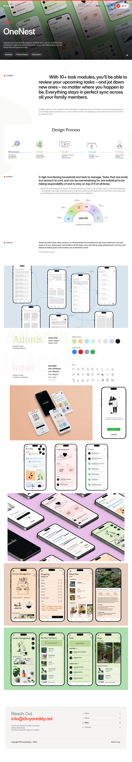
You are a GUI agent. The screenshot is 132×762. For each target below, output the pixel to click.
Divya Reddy (9, 6)
